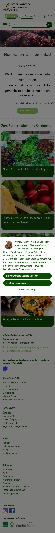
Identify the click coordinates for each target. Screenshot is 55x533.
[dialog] (27, 266)
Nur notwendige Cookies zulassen (22, 276)
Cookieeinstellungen (27, 289)
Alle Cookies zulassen (16, 283)
